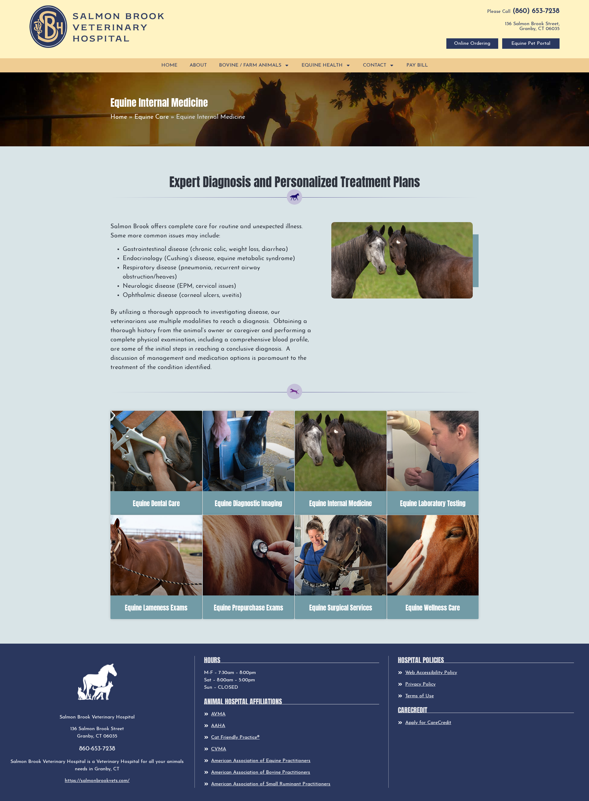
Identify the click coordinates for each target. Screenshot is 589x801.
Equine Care (151, 117)
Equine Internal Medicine (340, 502)
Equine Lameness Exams (156, 607)
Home (169, 65)
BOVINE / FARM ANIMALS (250, 65)
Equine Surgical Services (340, 607)
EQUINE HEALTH (322, 65)
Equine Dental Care (156, 502)
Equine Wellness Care (433, 607)
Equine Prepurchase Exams (248, 607)
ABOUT (198, 65)
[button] (96, 26)
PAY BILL (417, 65)
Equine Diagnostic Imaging (248, 502)
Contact (374, 65)
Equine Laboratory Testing (433, 502)
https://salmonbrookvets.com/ (97, 780)
